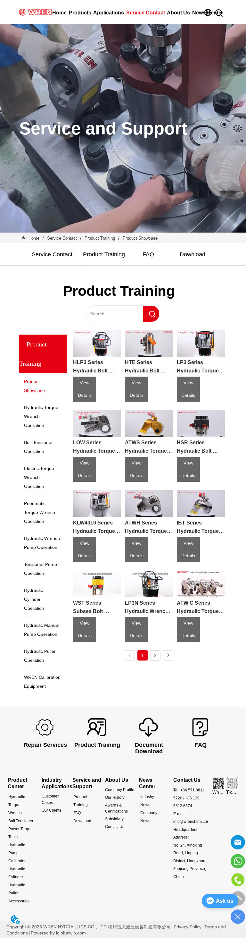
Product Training (100, 238)
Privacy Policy (187, 926)
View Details (85, 389)
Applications (108, 12)
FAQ (148, 254)
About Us (178, 12)
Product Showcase (140, 238)
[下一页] (168, 655)
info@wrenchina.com (191, 821)
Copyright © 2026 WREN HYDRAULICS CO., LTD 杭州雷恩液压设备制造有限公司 (88, 926)
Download (192, 254)
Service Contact (145, 12)
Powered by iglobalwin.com (58, 932)
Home (59, 12)
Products (80, 12)
